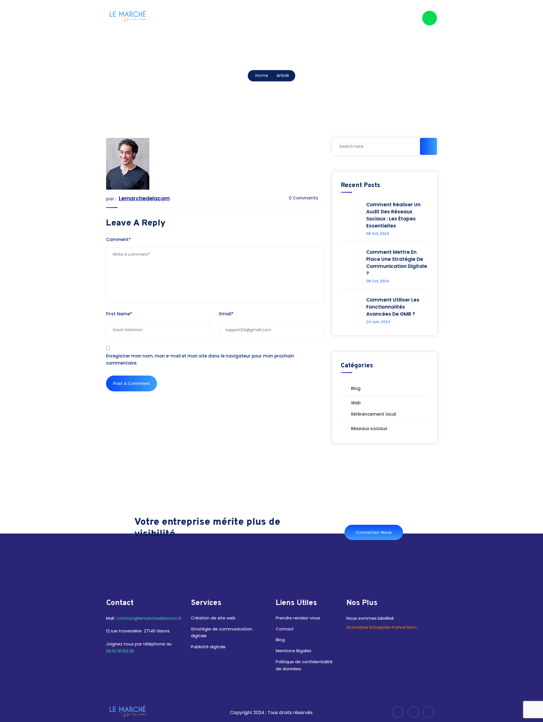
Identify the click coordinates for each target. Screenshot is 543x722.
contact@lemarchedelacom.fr (149, 618)
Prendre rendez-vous (298, 618)
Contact (397, 18)
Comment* (118, 239)
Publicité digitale (208, 647)
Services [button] (321, 18)
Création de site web (213, 618)
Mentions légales (294, 651)
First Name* (119, 314)
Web (356, 403)
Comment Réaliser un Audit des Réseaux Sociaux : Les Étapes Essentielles (393, 215)
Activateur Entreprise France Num (381, 627)
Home (261, 75)
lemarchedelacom (144, 198)
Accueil (268, 18)
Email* (226, 314)
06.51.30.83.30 (120, 651)
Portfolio (349, 18)
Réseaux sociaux (369, 429)
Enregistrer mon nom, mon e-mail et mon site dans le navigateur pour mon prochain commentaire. (200, 359)
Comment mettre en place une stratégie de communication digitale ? (396, 263)
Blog (373, 18)
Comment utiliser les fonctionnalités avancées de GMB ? (392, 306)
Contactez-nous (374, 532)
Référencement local (373, 414)
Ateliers (294, 18)
